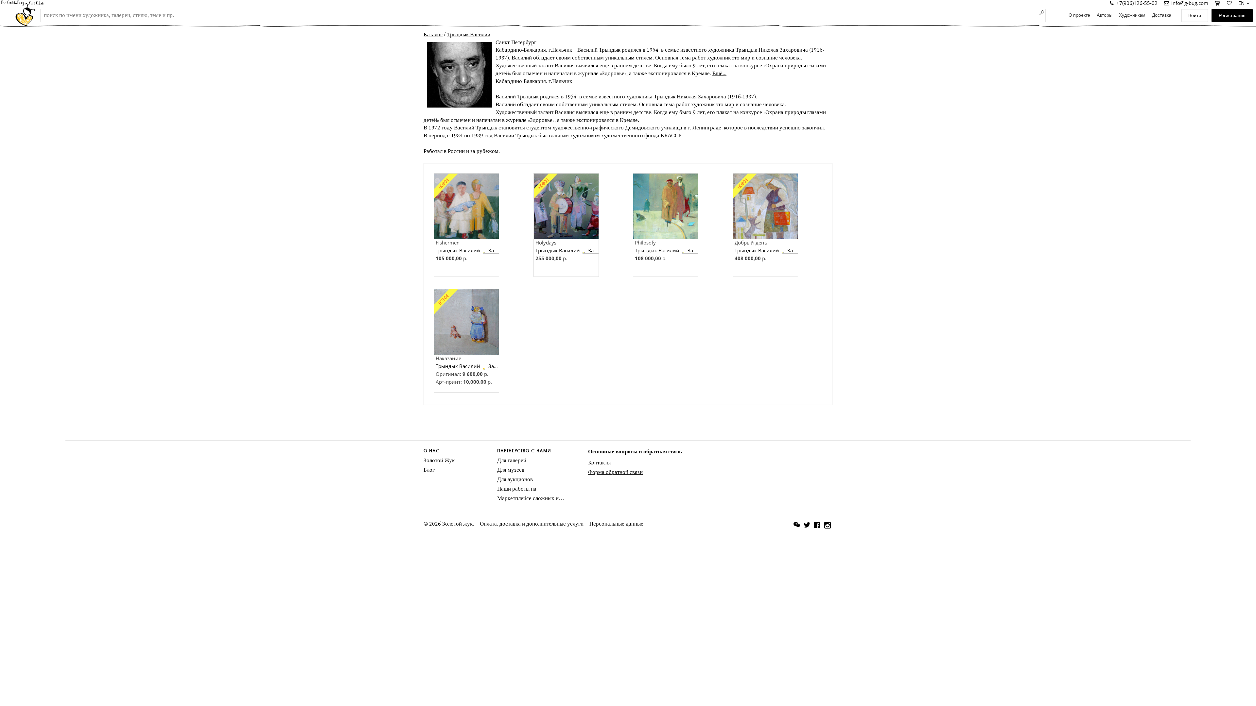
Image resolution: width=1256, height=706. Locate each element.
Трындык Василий (468, 34)
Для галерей (511, 460)
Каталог (433, 34)
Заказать (498, 250)
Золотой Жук (439, 460)
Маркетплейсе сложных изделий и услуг (530, 498)
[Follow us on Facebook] (817, 526)
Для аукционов (515, 479)
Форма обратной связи (615, 472)
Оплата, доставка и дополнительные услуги (532, 524)
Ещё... (719, 73)
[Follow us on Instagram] (827, 525)
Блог (429, 470)
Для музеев (510, 470)
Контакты (599, 462)
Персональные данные (616, 524)
